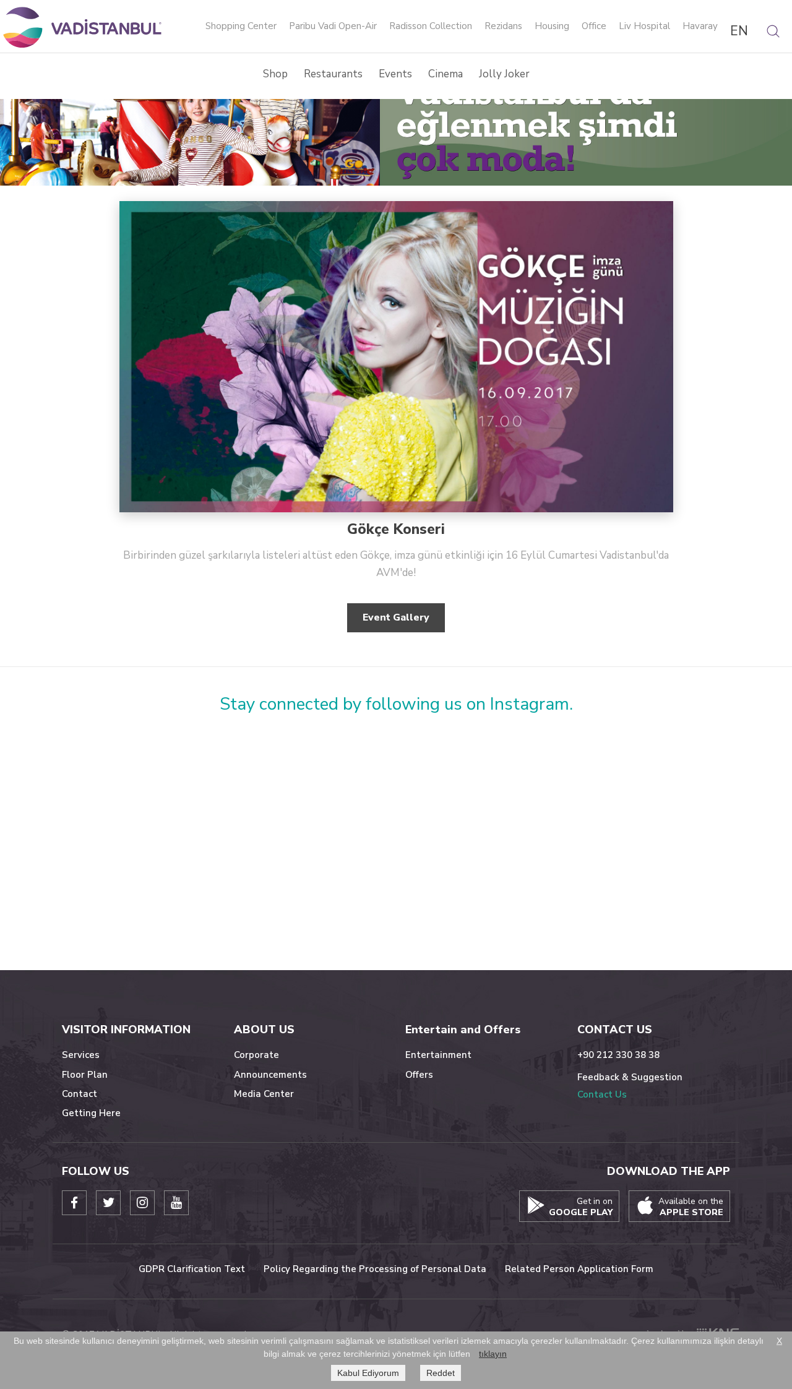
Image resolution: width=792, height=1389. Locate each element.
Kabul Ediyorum (368, 1373)
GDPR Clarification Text (192, 1269)
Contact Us (602, 1094)
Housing (552, 27)
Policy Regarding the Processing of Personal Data (375, 1269)
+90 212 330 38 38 (618, 1055)
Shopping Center (241, 27)
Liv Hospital (644, 27)
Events (395, 74)
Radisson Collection (430, 27)
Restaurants (333, 74)
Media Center (264, 1094)
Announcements (270, 1075)
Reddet (440, 1373)
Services (81, 1055)
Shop (275, 74)
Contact (79, 1094)
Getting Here (91, 1113)
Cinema (445, 74)
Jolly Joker (504, 74)
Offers (419, 1075)
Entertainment (438, 1055)
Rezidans (503, 27)
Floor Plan (85, 1075)
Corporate (256, 1055)
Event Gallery (396, 617)
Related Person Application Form (579, 1269)
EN (739, 31)
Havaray (700, 27)
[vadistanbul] (83, 27)
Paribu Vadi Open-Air (333, 27)
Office (594, 27)
